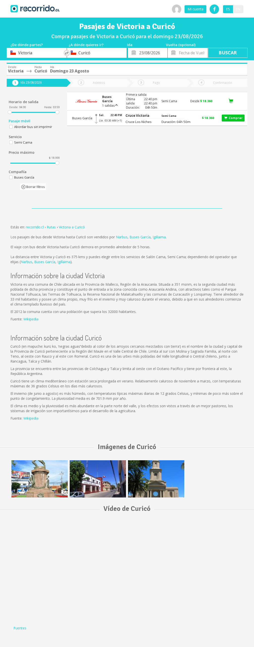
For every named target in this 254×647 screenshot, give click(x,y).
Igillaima (159, 237)
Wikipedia (30, 319)
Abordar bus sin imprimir (33, 126)
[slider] (10, 112)
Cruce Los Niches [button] (139, 122)
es (228, 9)
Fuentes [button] (19, 628)
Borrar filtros (35, 187)
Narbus (121, 237)
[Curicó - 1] (39, 478)
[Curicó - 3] (156, 478)
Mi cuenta (195, 9)
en (238, 9)
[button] (139, 115)
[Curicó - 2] (98, 478)
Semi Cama (23, 142)
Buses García (140, 237)
